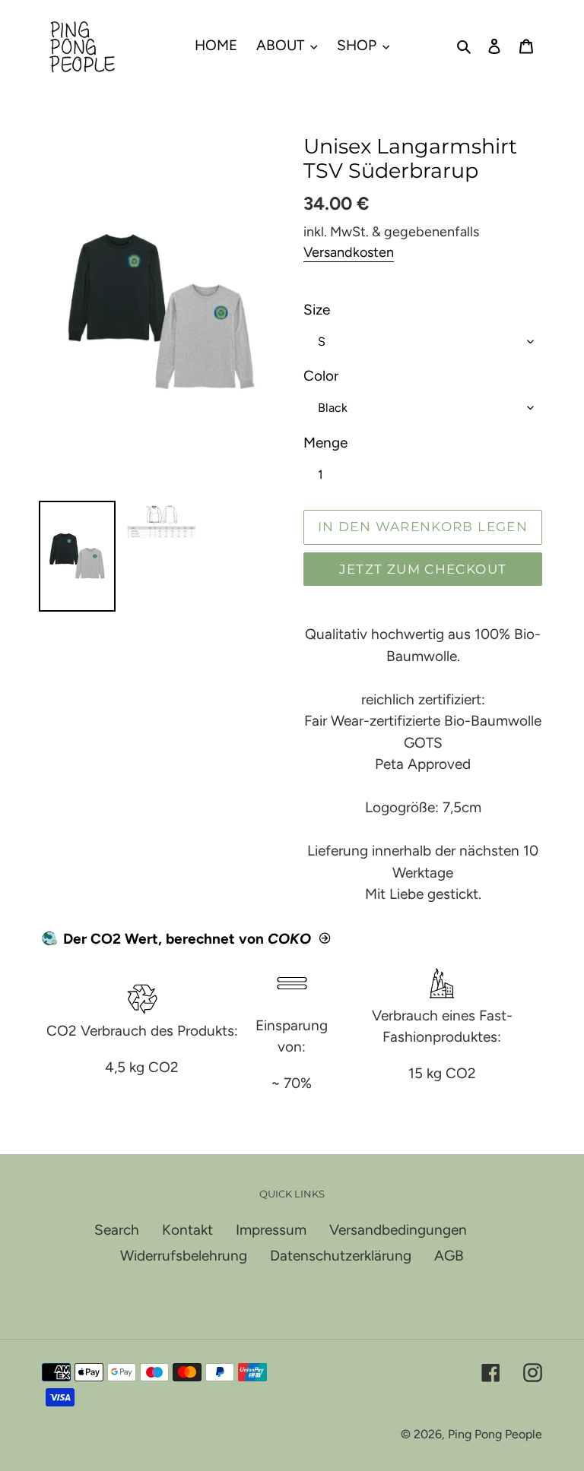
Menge (325, 442)
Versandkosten (348, 252)
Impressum (271, 1229)
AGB (449, 1255)
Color (320, 375)
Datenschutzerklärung (340, 1255)
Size (316, 309)
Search (116, 1229)
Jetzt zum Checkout (422, 569)
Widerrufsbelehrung (183, 1255)
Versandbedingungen (398, 1229)
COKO (289, 938)
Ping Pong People (495, 1434)
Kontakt (187, 1229)
